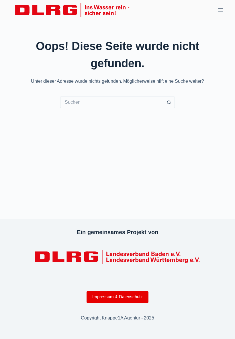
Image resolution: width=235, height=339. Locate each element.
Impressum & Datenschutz (117, 296)
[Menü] (220, 10)
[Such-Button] (169, 102)
